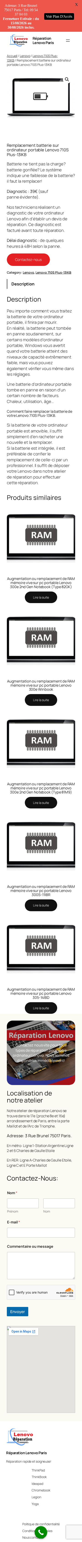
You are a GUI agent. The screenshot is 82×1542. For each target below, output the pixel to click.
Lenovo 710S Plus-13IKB (53, 272)
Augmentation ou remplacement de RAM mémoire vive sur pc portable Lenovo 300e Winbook (41, 685)
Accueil (12, 56)
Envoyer (17, 1311)
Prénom (12, 1211)
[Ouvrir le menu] (68, 40)
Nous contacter (33, 1537)
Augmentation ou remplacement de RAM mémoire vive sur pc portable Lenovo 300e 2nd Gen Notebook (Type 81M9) (41, 788)
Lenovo (25, 56)
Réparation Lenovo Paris (43, 40)
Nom (46, 1211)
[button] (67, 79)
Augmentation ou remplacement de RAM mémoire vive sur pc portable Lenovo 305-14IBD (41, 993)
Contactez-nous (28, 259)
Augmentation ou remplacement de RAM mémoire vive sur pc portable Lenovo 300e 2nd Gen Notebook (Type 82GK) (41, 583)
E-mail (13, 1222)
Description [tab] (22, 284)
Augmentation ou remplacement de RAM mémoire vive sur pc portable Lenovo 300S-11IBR (41, 890)
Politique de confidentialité (41, 1524)
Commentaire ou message (30, 1246)
